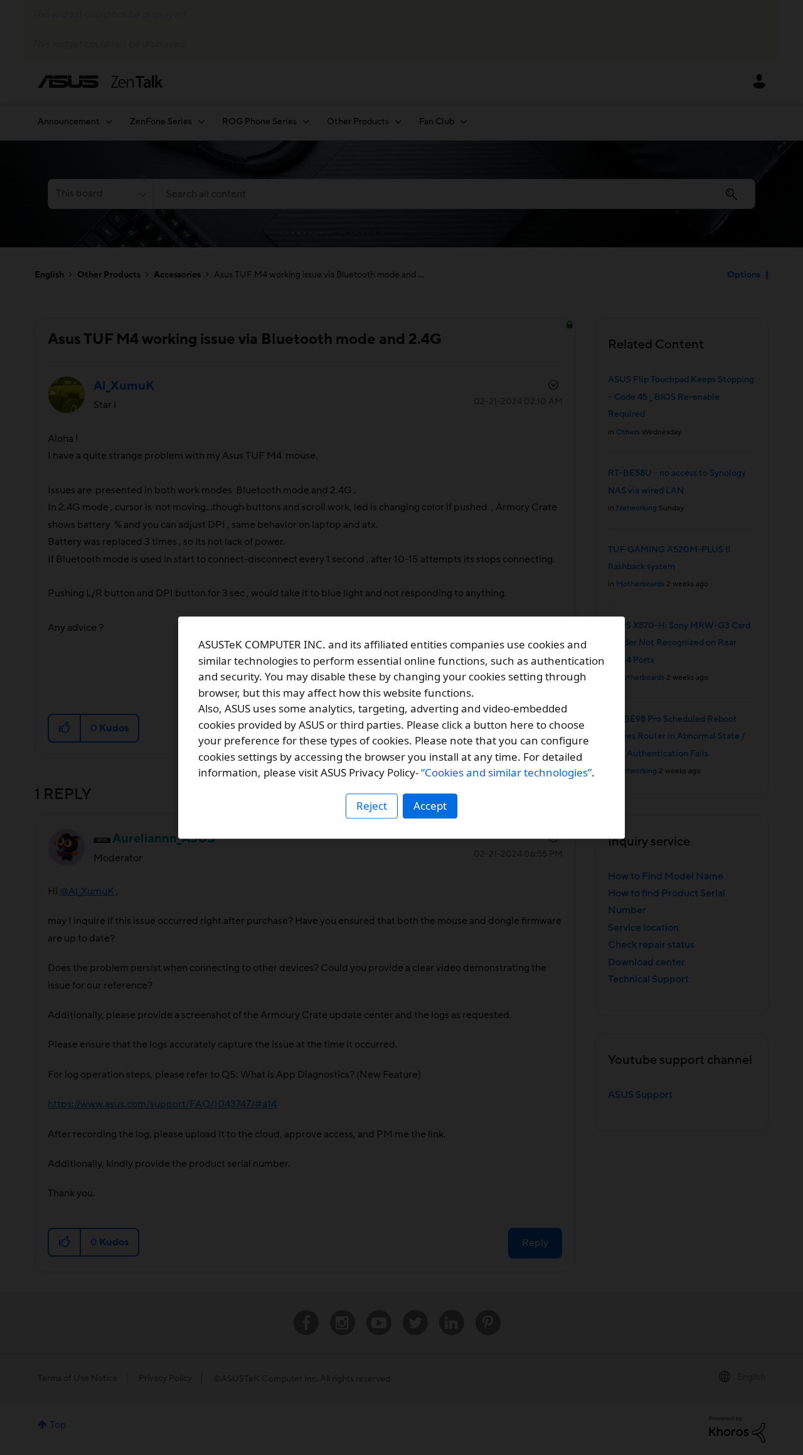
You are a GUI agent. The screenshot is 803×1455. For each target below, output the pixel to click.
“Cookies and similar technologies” (506, 772)
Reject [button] (371, 805)
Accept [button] (430, 805)
